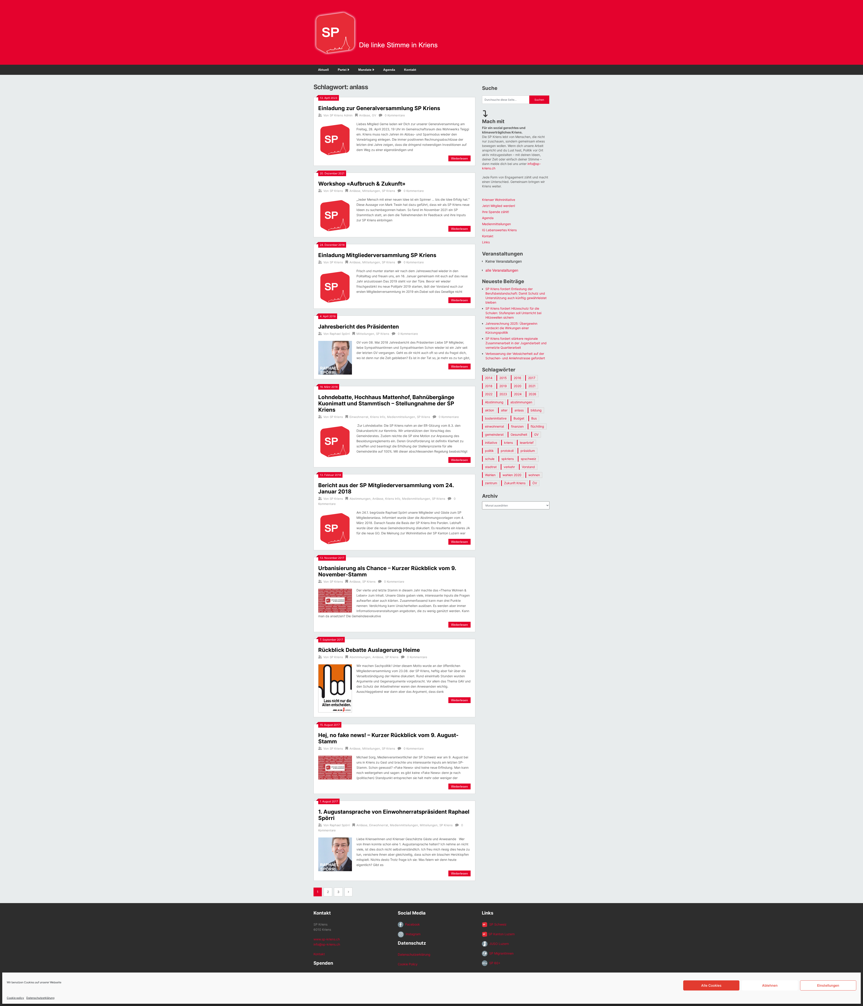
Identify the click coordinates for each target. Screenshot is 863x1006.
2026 (532, 394)
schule (489, 459)
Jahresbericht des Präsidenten (358, 326)
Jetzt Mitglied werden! (498, 206)
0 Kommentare (395, 115)
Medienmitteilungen (401, 417)
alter (504, 410)
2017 (531, 378)
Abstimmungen (360, 498)
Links (486, 242)
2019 (503, 386)
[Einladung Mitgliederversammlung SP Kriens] (335, 286)
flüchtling (537, 426)
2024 (518, 394)
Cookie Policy (408, 964)
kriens (508, 442)
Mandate (364, 69)
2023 (503, 394)
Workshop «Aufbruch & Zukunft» (361, 183)
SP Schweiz (497, 924)
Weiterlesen (459, 158)
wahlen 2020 (512, 475)
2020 (517, 386)
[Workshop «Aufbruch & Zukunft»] (335, 215)
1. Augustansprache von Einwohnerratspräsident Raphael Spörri (393, 814)
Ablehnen (770, 985)
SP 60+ (493, 963)
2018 (488, 386)
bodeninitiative (496, 418)
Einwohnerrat (358, 417)
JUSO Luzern (498, 944)
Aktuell (323, 69)
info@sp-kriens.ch (327, 944)
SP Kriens (336, 191)
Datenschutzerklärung (40, 997)
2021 (532, 386)
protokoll (507, 451)
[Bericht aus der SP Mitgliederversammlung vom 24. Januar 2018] (335, 528)
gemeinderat (494, 434)
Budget (519, 418)
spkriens (507, 459)
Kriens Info (377, 417)
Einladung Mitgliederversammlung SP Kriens (377, 255)
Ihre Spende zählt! (495, 212)
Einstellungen (828, 985)
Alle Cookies (711, 985)
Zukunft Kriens (514, 483)
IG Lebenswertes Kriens (499, 230)
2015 (503, 378)
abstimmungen (521, 402)
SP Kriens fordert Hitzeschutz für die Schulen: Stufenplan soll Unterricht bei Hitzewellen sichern (513, 312)
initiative (491, 442)
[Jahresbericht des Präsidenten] (335, 357)
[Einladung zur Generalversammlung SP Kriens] (335, 138)
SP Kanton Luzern (501, 934)
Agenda (389, 69)
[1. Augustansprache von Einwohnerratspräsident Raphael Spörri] (335, 853)
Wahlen (490, 475)
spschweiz (528, 459)
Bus (534, 418)
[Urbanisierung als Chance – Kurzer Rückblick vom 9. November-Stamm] (335, 600)
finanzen (517, 426)
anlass (519, 410)
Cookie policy (15, 997)
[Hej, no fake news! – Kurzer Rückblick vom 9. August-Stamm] (335, 767)
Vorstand (528, 467)
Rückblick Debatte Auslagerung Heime (369, 650)
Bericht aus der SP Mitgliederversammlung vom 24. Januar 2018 (386, 488)
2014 (488, 378)
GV (374, 115)
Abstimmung (494, 402)
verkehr (509, 467)
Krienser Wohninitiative (498, 200)
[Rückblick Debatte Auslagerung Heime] (335, 687)
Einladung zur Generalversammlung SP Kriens (379, 108)
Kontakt (410, 69)
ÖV (534, 483)
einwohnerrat (494, 426)
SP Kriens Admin (341, 115)
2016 (517, 378)
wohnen (534, 475)
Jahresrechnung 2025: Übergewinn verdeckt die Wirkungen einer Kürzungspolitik (511, 328)
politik (489, 451)
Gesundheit (519, 434)
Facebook (411, 924)
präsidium (527, 451)
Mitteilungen (371, 191)
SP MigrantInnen (500, 953)
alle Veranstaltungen (501, 270)
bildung (536, 410)
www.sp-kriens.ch (327, 939)
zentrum (491, 483)
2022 (488, 394)
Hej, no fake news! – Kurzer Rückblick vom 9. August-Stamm (388, 738)
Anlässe (364, 115)
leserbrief (527, 442)
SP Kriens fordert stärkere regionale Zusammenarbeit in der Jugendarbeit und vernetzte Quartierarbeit (516, 343)
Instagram (412, 934)
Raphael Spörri (340, 333)
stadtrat (491, 467)
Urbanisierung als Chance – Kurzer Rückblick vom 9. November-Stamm (387, 571)
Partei (342, 69)
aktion (489, 410)
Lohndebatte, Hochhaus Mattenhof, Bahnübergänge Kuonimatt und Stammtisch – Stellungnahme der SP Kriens (386, 403)
